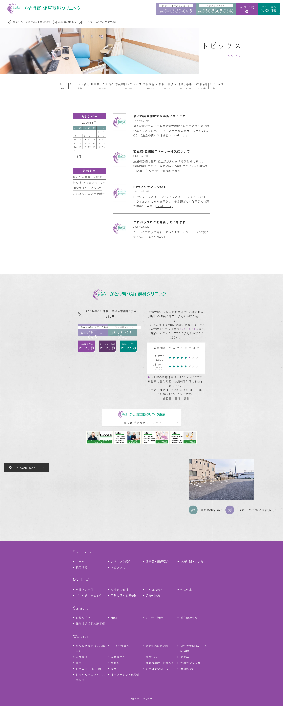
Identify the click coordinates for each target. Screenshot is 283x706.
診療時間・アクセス (193, 561)
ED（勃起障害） (121, 646)
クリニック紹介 (121, 561)
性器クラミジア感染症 (125, 674)
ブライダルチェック (89, 595)
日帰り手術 (83, 618)
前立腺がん (118, 657)
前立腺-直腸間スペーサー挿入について (98, 182)
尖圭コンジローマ (157, 669)
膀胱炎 (115, 663)
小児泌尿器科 (154, 589)
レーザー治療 (154, 618)
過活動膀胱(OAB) (157, 646)
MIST (114, 618)
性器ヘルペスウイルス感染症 (90, 677)
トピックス (118, 567)
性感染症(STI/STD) (88, 669)
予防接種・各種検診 (124, 595)
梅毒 (114, 669)
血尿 (79, 663)
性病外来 (186, 589)
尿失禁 (184, 657)
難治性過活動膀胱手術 (90, 623)
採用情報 (82, 567)
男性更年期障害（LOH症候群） (195, 648)
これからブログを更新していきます (96, 193)
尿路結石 (151, 657)
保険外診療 (153, 595)
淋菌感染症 (187, 669)
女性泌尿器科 (119, 589)
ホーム (80, 561)
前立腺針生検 (189, 618)
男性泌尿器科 (84, 589)
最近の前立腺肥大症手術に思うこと (96, 177)
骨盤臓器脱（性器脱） (160, 663)
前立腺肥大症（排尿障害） (90, 648)
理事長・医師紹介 (157, 561)
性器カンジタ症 (190, 663)
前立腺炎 (82, 657)
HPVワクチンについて (87, 188)
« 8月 (77, 156)
